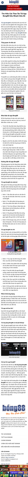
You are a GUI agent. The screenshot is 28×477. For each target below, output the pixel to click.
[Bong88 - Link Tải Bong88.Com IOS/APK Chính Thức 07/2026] (14, 2)
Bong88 (3, 417)
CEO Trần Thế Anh (5, 464)
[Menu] (2, 2)
